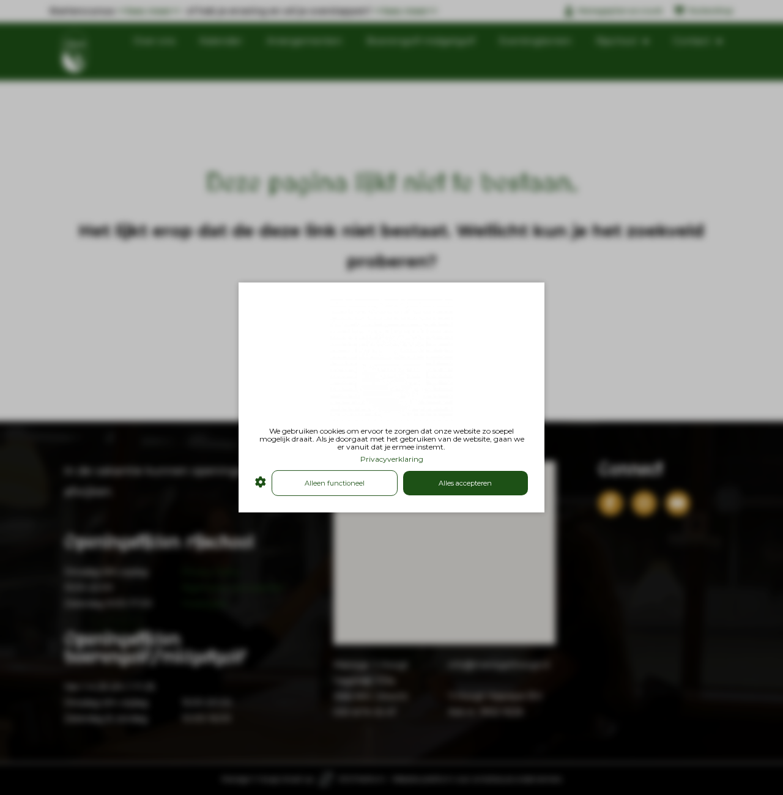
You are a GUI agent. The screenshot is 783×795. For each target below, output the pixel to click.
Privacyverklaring (391, 458)
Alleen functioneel (335, 483)
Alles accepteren (465, 483)
